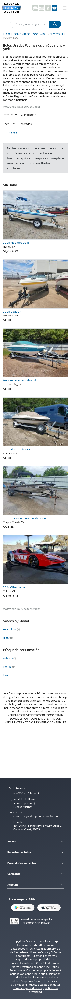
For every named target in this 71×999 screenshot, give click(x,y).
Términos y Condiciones (27, 988)
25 (14, 124)
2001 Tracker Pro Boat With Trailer (25, 518)
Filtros (12, 132)
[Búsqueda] (55, 24)
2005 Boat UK (12, 311)
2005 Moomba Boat (16, 242)
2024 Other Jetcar (14, 587)
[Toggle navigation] (64, 8)
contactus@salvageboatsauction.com (36, 816)
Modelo (29, 115)
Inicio (6, 34)
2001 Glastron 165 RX (17, 449)
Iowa (6, 675)
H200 (6, 638)
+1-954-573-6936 (26, 793)
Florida (7, 667)
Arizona (8, 658)
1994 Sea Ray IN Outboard (19, 380)
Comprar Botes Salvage (30, 34)
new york (56, 34)
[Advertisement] (35, 750)
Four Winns (10, 629)
